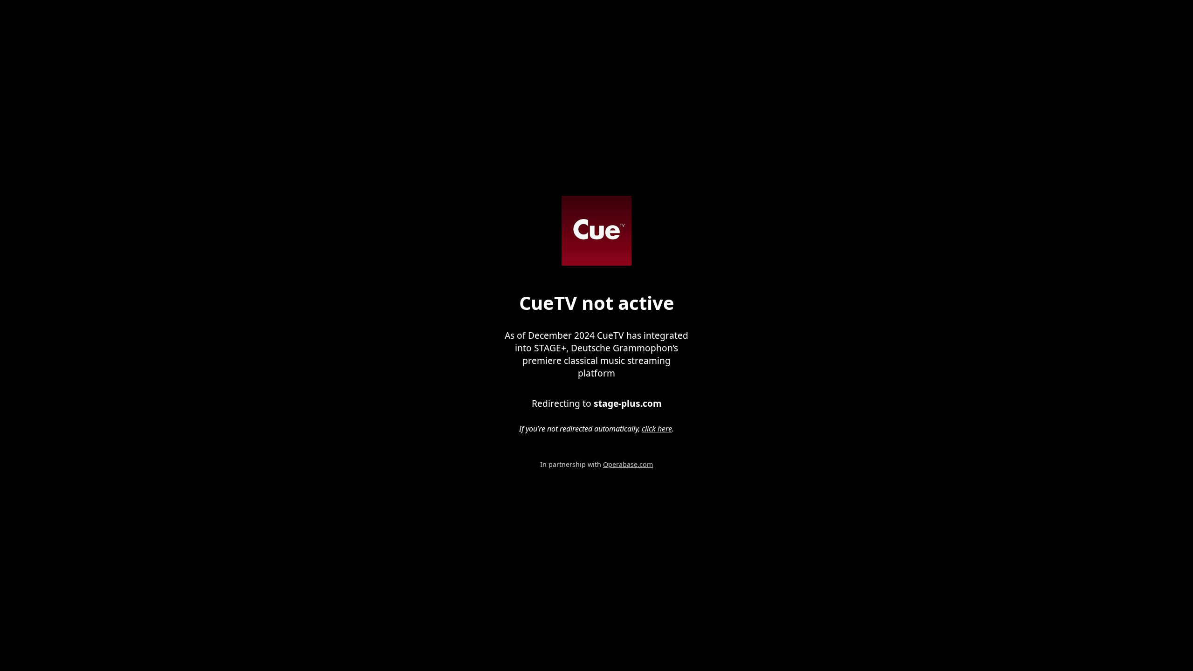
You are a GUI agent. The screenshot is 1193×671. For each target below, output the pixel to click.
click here (657, 429)
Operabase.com (628, 464)
